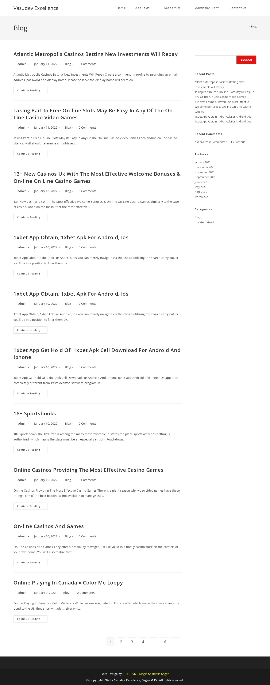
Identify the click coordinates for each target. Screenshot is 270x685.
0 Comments (87, 64)
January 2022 (203, 162)
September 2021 (205, 177)
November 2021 (205, 172)
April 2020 (201, 192)
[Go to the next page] (176, 641)
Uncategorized (204, 222)
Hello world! (238, 142)
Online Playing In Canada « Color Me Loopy (68, 582)
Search (199, 53)
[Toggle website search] (255, 8)
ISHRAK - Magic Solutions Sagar (146, 673)
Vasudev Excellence (36, 7)
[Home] (246, 26)
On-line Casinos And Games (49, 526)
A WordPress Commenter (211, 142)
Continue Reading (32, 89)
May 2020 (200, 187)
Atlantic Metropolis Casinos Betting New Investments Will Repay (96, 53)
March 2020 (202, 197)
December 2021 (205, 167)
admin (22, 64)
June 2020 (201, 182)
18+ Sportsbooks (35, 413)
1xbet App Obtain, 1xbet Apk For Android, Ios (71, 237)
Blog (253, 26)
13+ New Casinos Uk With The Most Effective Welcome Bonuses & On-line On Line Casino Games (223, 107)
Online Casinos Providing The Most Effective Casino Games (89, 469)
